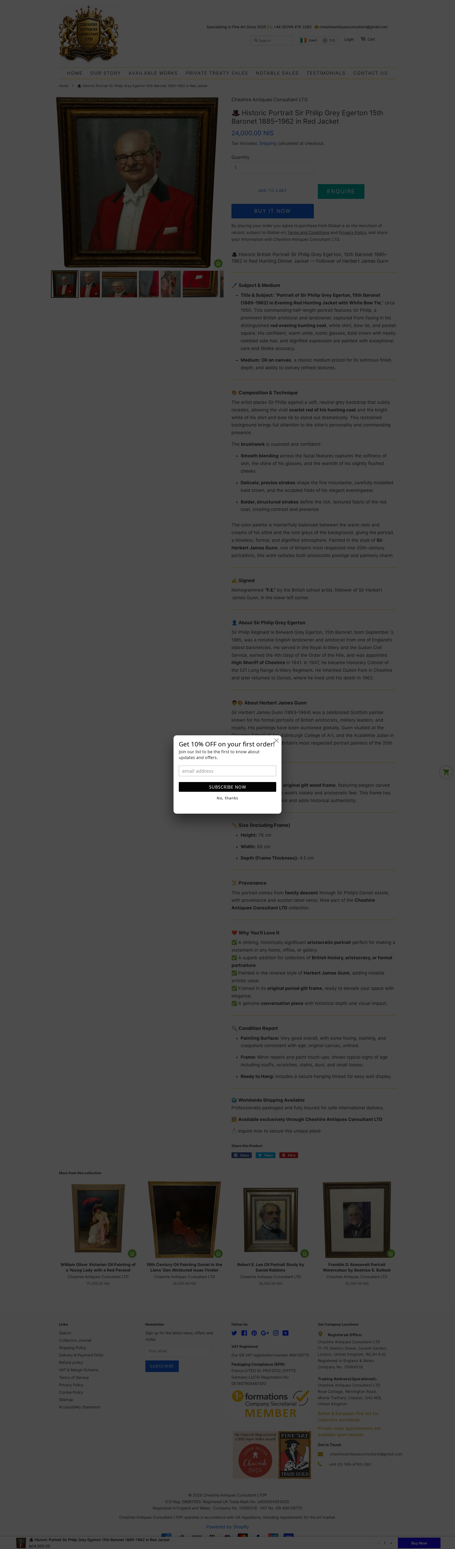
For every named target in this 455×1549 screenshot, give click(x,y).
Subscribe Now (227, 787)
